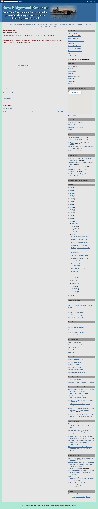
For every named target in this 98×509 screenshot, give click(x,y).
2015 (71, 201)
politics (9, 98)
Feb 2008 (74, 289)
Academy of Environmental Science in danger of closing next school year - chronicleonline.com (81, 391)
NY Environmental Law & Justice (77, 342)
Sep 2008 (74, 229)
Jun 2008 (74, 277)
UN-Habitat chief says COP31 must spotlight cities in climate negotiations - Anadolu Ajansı (80, 484)
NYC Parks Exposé (10, 32)
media (70, 78)
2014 (71, 204)
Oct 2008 (74, 226)
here (17, 89)
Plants (70, 129)
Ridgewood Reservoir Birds (75, 127)
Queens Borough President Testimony (81, 274)
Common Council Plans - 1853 (79, 239)
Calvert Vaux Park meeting (78, 261)
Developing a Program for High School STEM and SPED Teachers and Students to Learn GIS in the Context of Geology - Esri (81, 402)
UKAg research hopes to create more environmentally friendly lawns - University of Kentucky (81, 478)
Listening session (73, 76)
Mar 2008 (74, 286)
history (70, 73)
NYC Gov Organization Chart (76, 344)
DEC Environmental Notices (76, 41)
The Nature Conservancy (75, 315)
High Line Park (75, 252)
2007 (71, 295)
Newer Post (6, 111)
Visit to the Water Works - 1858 (80, 236)
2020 (71, 187)
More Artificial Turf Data (78, 268)
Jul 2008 (74, 234)
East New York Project (74, 367)
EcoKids (70, 330)
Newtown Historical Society (75, 369)
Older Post (60, 111)
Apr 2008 (74, 283)
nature (70, 81)
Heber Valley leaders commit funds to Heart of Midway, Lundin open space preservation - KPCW (81, 442)
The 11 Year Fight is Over (75, 137)
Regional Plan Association (75, 312)
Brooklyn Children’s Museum (76, 327)
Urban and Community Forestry (77, 317)
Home (33, 111)
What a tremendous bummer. (76, 167)
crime (69, 68)
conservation (71, 66)
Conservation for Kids (74, 303)
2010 (71, 215)
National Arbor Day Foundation (76, 332)
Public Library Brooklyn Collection (77, 372)
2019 (71, 190)
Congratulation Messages (75, 139)
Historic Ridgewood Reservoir (79, 242)
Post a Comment (7, 108)
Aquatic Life (71, 124)
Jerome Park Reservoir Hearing (80, 255)
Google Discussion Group (75, 51)
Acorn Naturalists (73, 325)
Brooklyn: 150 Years (73, 364)
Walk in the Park (72, 56)
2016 (71, 199)
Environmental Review (74, 48)
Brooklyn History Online (74, 362)
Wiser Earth (71, 352)
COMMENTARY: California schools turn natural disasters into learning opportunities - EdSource (81, 410)
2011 (71, 212)
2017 (71, 196)
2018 (71, 193)
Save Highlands (72, 349)
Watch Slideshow (73, 38)
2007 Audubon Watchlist (75, 122)
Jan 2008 (74, 292)
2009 (71, 218)
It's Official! (71, 151)
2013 (71, 207)
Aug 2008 (74, 231)
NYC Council (71, 53)
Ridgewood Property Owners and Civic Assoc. (81, 382)
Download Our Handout (74, 46)
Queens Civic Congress (74, 379)
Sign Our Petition (73, 33)
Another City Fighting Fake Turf (80, 258)
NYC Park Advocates (74, 347)
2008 (71, 221)
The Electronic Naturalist (75, 335)
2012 (71, 210)
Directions (71, 43)
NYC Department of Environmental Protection (80, 305)
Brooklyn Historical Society (75, 359)
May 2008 (75, 280)
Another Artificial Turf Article (79, 245)
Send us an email (8, 93)
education (71, 71)
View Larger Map (72, 115)
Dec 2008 (74, 223)
